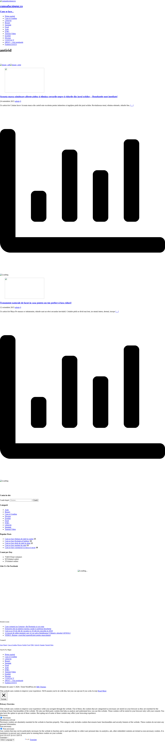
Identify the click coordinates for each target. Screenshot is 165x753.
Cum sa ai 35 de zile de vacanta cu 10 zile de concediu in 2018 (29, 631)
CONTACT (9, 40)
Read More (102, 691)
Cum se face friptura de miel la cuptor (19, 539)
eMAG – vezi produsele (14, 42)
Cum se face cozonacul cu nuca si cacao (20, 548)
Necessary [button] (4, 715)
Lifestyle (8, 21)
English (8, 36)
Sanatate (8, 25)
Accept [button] (94, 691)
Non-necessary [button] (5, 726)
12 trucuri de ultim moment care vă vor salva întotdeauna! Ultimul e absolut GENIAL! (38, 633)
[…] (131, 105)
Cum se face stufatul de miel (15, 545)
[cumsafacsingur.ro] (8, 1)
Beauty (7, 23)
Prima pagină (10, 16)
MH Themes (41, 687)
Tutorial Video (10, 34)
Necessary (7, 718)
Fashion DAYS (11, 44)
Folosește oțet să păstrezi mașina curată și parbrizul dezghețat (28, 629)
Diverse (8, 38)
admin (17, 101)
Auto (7, 29)
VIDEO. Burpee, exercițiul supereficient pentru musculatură (28, 635)
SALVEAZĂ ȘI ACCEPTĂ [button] (11, 735)
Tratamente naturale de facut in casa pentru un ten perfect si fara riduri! (36, 303)
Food (7, 27)
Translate (33, 740)
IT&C (7, 31)
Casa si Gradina (11, 18)
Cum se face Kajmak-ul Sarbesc (17, 541)
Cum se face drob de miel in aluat (17, 543)
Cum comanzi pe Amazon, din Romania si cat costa (24, 627)
